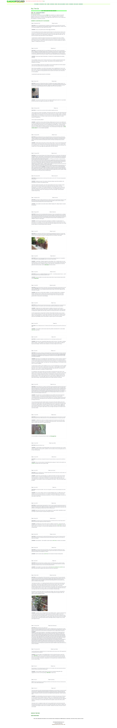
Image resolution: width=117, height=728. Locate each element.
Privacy (76, 718)
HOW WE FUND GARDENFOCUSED (58, 723)
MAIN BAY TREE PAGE (35, 713)
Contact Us (34, 463)
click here (54, 540)
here (47, 15)
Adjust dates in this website (42, 718)
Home (34, 718)
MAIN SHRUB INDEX (35, 715)
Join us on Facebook (49, 718)
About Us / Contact (80, 718)
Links (36, 718)
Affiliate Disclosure (63, 718)
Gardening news (57, 718)
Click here (33, 329)
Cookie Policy (68, 718)
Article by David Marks (35, 13)
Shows (54, 718)
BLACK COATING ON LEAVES (57, 567)
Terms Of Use (73, 718)
